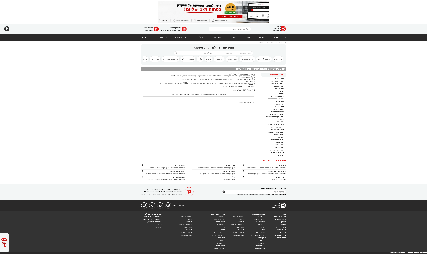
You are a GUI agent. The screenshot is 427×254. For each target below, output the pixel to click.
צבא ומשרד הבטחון (275, 132)
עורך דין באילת (229, 179)
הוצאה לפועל (278, 109)
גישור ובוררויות (277, 127)
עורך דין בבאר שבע (178, 168)
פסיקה (261, 37)
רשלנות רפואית (277, 112)
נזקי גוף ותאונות (276, 114)
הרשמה (172, 28)
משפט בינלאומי (277, 129)
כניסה (178, 28)
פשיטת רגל (279, 137)
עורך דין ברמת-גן (264, 168)
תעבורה (280, 122)
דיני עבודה (219, 59)
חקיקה (261, 42)
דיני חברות (279, 106)
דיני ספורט (279, 147)
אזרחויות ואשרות (276, 150)
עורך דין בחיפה (229, 168)
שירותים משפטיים (182, 37)
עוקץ (159, 224)
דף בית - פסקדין (280, 216)
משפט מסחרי (232, 59)
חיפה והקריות (179, 177)
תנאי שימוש (281, 230)
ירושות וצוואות (277, 152)
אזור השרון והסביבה (176, 171)
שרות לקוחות (281, 227)
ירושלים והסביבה (228, 171)
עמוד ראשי (271, 42)
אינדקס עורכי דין (279, 37)
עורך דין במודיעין (214, 174)
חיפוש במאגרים (280, 219)
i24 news (158, 227)
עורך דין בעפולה (216, 168)
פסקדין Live (217, 37)
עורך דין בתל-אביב (279, 168)
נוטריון (280, 155)
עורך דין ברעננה (151, 174)
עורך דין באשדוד (268, 174)
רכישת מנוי (148, 28)
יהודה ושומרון (280, 177)
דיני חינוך (279, 145)
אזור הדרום (180, 165)
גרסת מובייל (281, 238)
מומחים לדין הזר (264, 59)
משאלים (201, 37)
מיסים (280, 119)
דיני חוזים (278, 59)
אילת (233, 177)
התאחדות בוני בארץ (154, 222)
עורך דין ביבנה (280, 174)
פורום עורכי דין (161, 37)
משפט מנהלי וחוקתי (275, 124)
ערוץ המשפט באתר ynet (152, 216)
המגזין (247, 37)
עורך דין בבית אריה (279, 179)
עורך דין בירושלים (228, 174)
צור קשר (283, 232)
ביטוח (208, 59)
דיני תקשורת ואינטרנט (274, 117)
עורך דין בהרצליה (165, 174)
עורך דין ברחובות (254, 174)
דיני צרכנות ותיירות (170, 59)
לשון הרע (279, 142)
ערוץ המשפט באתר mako (152, 219)
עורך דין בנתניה (179, 174)
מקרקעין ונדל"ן (188, 59)
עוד (143, 37)
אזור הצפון (230, 165)
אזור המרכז (281, 165)
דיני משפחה (278, 104)
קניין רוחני (155, 59)
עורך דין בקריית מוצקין (163, 179)
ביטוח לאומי (278, 134)
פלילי (200, 59)
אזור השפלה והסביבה (277, 171)
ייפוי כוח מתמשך (247, 59)
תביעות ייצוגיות (277, 140)
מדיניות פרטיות (280, 235)
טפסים (233, 37)
